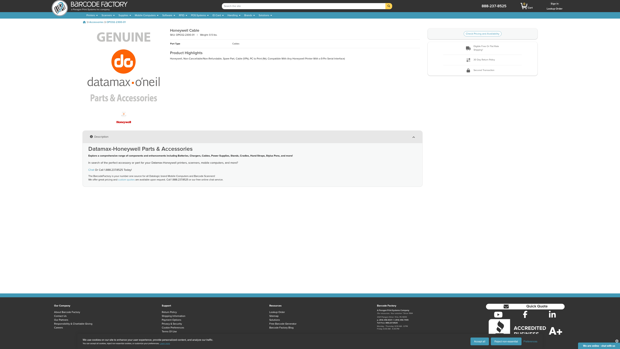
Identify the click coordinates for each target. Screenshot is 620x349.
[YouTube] (498, 314)
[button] (482, 48)
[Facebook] (525, 314)
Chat (91, 170)
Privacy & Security (172, 324)
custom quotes (126, 179)
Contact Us (60, 316)
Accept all (479, 341)
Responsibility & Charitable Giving (73, 324)
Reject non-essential (506, 341)
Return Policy (169, 312)
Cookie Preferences (173, 327)
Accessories (96, 22)
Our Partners (61, 320)
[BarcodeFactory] (60, 6)
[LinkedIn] (552, 314)
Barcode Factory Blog (281, 327)
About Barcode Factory (67, 312)
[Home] (84, 22)
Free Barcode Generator (282, 324)
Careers (58, 327)
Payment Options (171, 320)
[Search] (388, 6)
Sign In (555, 3)
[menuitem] (92, 15)
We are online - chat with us (599, 345)
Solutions (274, 320)
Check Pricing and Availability (482, 33)
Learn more (165, 343)
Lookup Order (555, 8)
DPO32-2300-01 (116, 22)
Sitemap (274, 316)
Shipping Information (173, 316)
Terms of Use (169, 331)
